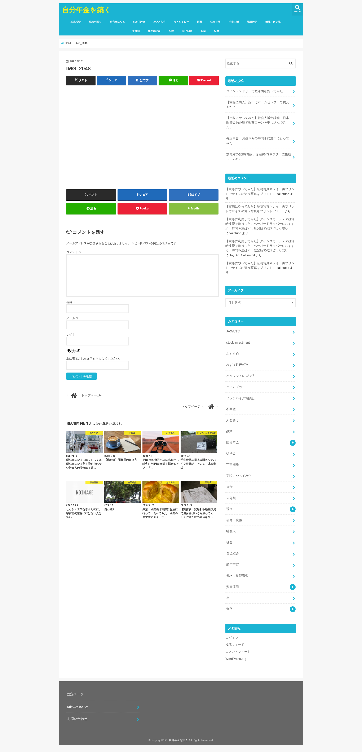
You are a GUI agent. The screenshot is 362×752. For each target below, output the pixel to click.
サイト (70, 334)
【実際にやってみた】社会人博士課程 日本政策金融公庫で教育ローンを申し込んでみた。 (257, 122)
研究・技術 (234, 520)
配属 (216, 31)
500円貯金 (139, 21)
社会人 (231, 531)
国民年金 (232, 442)
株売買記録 (154, 31)
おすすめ (232, 353)
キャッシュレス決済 (240, 376)
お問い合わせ (77, 719)
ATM (171, 31)
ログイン (231, 638)
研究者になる (117, 21)
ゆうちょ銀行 (181, 21)
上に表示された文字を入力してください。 (94, 358)
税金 (229, 542)
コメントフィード (238, 651)
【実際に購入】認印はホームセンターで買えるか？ (257, 105)
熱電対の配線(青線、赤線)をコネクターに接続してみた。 (258, 157)
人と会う (232, 420)
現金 (229, 509)
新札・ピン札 (273, 21)
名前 (71, 302)
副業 (229, 431)
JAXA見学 (159, 21)
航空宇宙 (232, 564)
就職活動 (252, 21)
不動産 (231, 409)
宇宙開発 (232, 464)
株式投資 (76, 21)
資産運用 (232, 587)
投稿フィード (234, 644)
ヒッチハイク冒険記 (240, 398)
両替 (199, 21)
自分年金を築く (86, 9)
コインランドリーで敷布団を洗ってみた (254, 91)
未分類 (136, 31)
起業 (203, 31)
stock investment (238, 342)
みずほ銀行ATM (237, 364)
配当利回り (95, 21)
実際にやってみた (238, 475)
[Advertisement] (142, 130)
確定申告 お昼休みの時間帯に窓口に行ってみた (257, 141)
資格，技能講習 (237, 575)
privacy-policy (77, 706)
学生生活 (234, 21)
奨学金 (231, 453)
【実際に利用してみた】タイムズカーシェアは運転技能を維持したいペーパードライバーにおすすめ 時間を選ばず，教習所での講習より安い (260, 223)
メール (72, 318)
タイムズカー (235, 387)
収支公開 (215, 21)
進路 (229, 609)
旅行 (229, 487)
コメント (74, 252)
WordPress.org (235, 658)
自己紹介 (187, 31)
